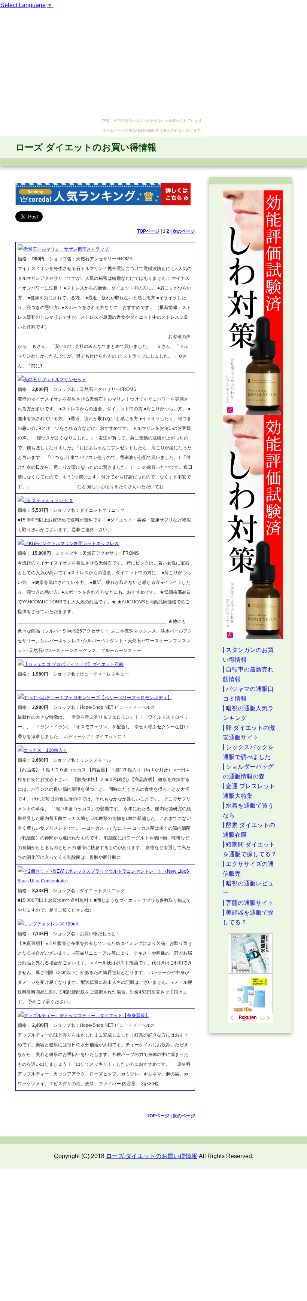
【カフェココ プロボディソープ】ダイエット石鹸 (74, 664)
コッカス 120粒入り (45, 750)
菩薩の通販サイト (250, 903)
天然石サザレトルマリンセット (55, 379)
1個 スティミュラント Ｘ (48, 500)
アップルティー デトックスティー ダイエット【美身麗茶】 (86, 1015)
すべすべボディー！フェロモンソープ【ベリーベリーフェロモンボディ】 (98, 697)
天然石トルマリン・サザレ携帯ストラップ (66, 249)
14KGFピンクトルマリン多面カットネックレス (71, 543)
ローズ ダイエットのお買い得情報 (85, 147)
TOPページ (148, 231)
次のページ (184, 231)
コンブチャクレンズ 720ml (51, 924)
